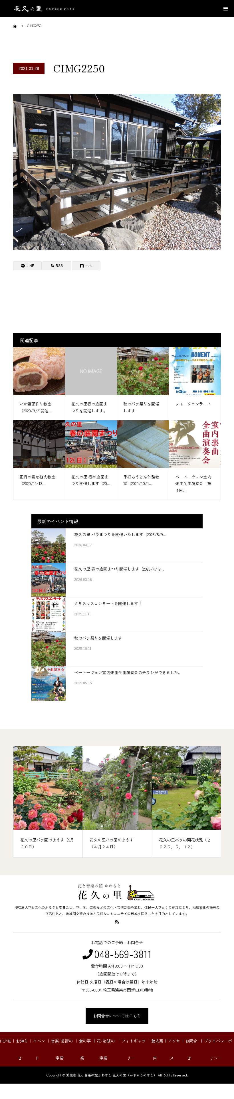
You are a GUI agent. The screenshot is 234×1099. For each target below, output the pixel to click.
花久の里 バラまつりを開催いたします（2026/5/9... (120, 534)
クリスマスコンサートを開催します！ (108, 603)
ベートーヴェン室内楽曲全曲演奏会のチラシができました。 (128, 672)
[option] (48, 801)
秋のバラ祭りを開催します (98, 638)
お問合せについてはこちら (117, 1016)
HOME (5, 1041)
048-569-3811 (123, 953)
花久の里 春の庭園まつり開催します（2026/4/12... (119, 569)
